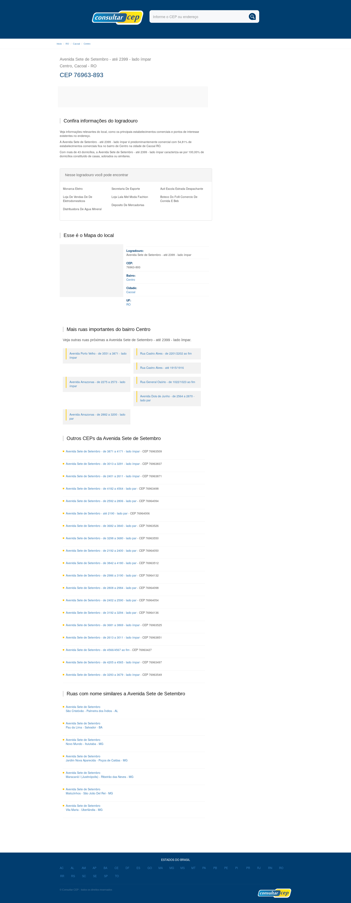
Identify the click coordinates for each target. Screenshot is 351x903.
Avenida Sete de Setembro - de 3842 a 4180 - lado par (101, 563)
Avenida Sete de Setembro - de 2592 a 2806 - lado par (101, 501)
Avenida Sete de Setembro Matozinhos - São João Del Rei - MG (89, 791)
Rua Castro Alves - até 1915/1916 (162, 368)
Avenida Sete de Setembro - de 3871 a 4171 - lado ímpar (103, 451)
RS (73, 876)
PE (226, 868)
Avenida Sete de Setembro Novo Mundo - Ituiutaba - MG (84, 742)
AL (72, 868)
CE (116, 868)
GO (149, 868)
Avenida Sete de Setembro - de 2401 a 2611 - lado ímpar (103, 476)
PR (248, 868)
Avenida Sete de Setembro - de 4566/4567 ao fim (98, 650)
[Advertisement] (133, 97)
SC (84, 876)
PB (215, 868)
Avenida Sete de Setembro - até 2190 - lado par (97, 513)
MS (182, 868)
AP (94, 868)
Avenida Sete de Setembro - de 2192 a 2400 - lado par (101, 550)
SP (106, 876)
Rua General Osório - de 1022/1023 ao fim (167, 382)
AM (84, 868)
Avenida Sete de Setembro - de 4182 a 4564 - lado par (101, 488)
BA (105, 868)
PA (204, 868)
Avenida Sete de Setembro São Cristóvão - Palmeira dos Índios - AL (92, 709)
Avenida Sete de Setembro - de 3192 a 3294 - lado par (101, 612)
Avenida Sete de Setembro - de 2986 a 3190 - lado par (101, 575)
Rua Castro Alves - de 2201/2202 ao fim (166, 353)
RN (270, 868)
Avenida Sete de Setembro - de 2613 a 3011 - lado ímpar (103, 637)
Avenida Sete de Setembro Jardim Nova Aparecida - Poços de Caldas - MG (97, 758)
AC (62, 868)
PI (236, 868)
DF (127, 868)
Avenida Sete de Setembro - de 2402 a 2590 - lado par (101, 600)
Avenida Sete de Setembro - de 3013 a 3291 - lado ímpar (103, 464)
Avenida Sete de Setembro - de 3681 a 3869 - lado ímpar (103, 625)
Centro (87, 44)
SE (95, 876)
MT (193, 868)
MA (160, 868)
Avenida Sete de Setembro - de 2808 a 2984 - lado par (101, 588)
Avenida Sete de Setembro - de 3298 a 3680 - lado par (101, 538)
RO (67, 44)
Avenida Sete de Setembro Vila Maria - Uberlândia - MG (84, 808)
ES (138, 868)
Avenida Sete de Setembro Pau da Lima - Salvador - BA (84, 725)
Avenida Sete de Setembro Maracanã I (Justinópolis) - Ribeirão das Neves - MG (99, 775)
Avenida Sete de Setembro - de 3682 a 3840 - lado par (101, 526)
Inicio (59, 44)
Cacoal (76, 44)
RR (62, 876)
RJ (259, 868)
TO (117, 876)
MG (171, 868)
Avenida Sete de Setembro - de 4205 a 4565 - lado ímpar (103, 662)
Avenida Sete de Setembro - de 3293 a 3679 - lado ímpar (103, 675)
